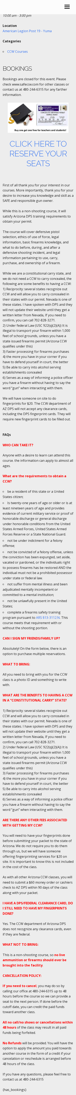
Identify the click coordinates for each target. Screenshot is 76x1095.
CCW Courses (17, 51)
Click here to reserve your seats (38, 153)
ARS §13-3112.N (48, 617)
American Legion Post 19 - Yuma (27, 31)
